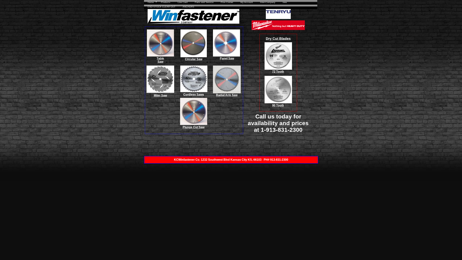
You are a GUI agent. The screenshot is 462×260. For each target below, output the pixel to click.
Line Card (183, 2)
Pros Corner (227, 2)
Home (151, 2)
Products (165, 2)
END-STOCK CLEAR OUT (161, 6)
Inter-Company (267, 2)
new (285, 2)
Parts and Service (204, 2)
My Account (246, 2)
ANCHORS (188, 6)
